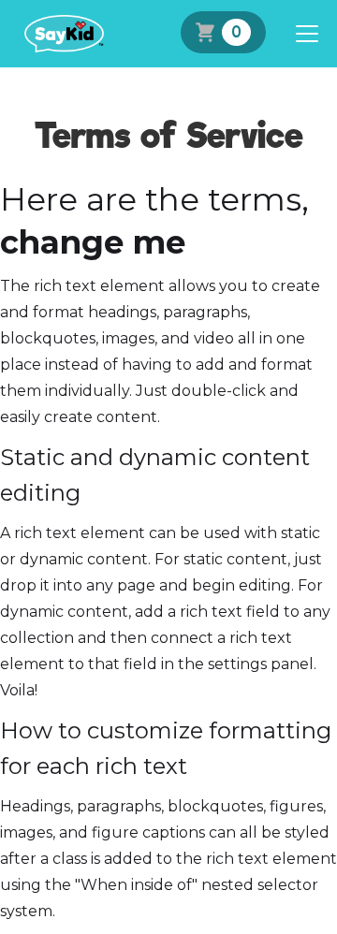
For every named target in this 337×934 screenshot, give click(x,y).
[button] (303, 33)
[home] (59, 33)
